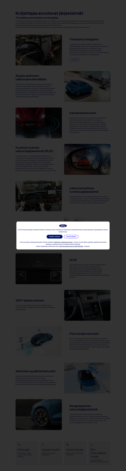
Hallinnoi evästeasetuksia (63, 242)
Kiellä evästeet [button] (71, 236)
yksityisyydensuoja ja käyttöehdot (71, 246)
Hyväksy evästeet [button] (54, 236)
